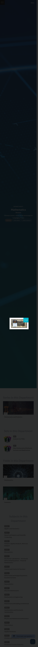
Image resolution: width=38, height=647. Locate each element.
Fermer (26, 320)
